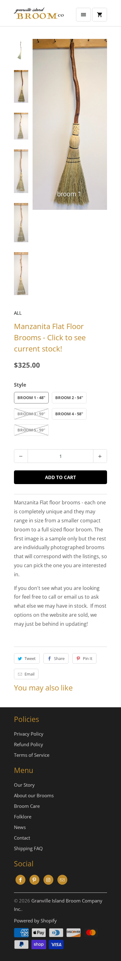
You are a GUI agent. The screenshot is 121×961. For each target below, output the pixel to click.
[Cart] (99, 14)
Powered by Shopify (35, 920)
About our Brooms (34, 795)
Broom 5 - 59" (31, 430)
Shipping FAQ (28, 848)
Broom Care (27, 806)
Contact (22, 838)
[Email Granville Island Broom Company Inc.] (62, 880)
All (18, 313)
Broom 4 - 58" (69, 414)
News (20, 827)
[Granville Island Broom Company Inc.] (39, 15)
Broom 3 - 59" (31, 414)
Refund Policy (28, 744)
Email (29, 674)
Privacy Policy (28, 734)
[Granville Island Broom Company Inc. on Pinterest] (34, 880)
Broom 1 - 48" (31, 397)
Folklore (22, 816)
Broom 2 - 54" (69, 397)
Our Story (24, 785)
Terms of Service (31, 755)
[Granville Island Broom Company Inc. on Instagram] (48, 880)
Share (59, 658)
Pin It (87, 658)
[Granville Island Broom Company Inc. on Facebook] (20, 880)
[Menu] (83, 14)
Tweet (30, 658)
